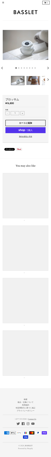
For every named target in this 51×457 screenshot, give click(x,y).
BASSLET (29, 446)
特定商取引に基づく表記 (25, 408)
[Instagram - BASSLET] (28, 423)
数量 (6, 110)
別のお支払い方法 (25, 136)
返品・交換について (25, 402)
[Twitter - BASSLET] (18, 423)
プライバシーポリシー (25, 410)
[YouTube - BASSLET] (33, 423)
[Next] (48, 68)
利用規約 (25, 405)
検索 (25, 399)
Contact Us (32, 419)
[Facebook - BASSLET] (23, 423)
